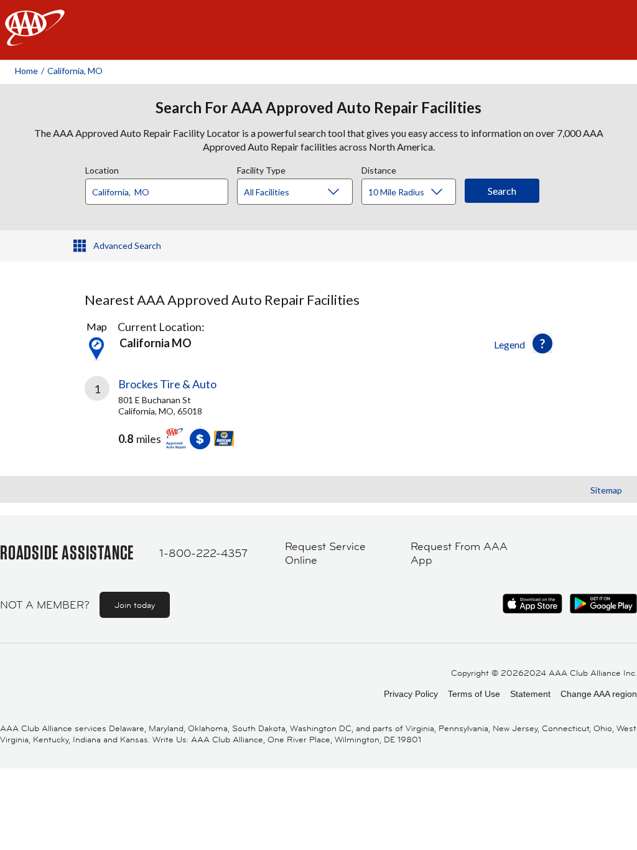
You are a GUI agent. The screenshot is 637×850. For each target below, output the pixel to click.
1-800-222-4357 (203, 553)
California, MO (75, 70)
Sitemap (606, 490)
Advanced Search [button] (127, 245)
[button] (542, 343)
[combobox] (161, 188)
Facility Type (261, 168)
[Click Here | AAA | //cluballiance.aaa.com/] (35, 38)
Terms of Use (474, 694)
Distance (378, 168)
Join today (134, 604)
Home (26, 70)
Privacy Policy (411, 694)
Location (102, 168)
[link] (201, 417)
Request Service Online (325, 553)
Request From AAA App (459, 553)
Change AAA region (598, 694)
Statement (530, 694)
